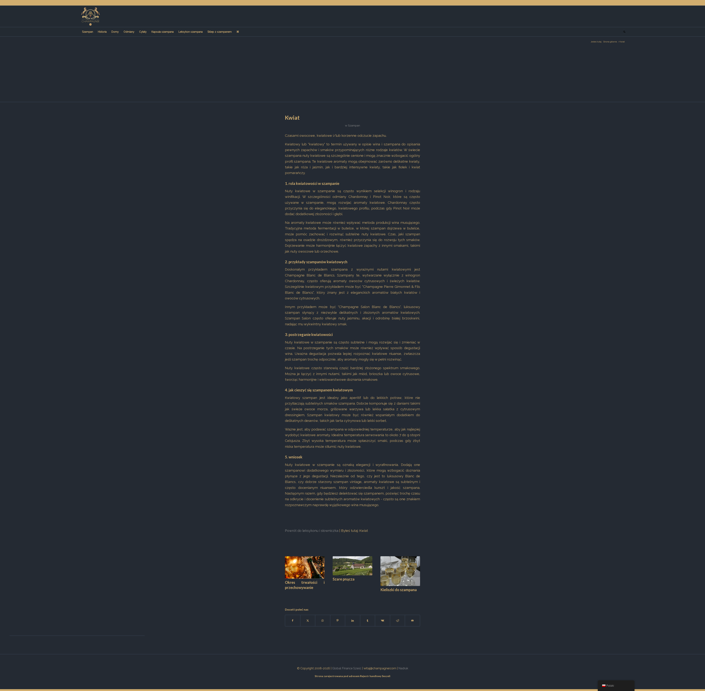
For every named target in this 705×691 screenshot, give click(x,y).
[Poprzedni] (290, 570)
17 (333, 592)
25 (357, 592)
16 (330, 592)
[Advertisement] (352, 74)
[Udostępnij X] (307, 617)
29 (368, 592)
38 (395, 592)
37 (392, 592)
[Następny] (414, 570)
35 (386, 592)
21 (345, 592)
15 (327, 592)
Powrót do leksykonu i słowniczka (311, 531)
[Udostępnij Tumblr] (367, 617)
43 (409, 592)
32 (377, 592)
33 (380, 592)
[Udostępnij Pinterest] (337, 617)
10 (313, 592)
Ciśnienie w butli (346, 582)
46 (418, 592)
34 (383, 592)
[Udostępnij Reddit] (397, 617)
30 (371, 592)
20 (342, 592)
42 (407, 592)
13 (321, 592)
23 (351, 592)
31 (374, 592)
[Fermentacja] (400, 566)
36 (389, 592)
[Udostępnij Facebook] (292, 617)
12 (318, 592)
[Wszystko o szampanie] (90, 16)
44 (412, 592)
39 (398, 592)
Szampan (354, 125)
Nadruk (403, 665)
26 (360, 592)
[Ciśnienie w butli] (352, 567)
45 (415, 592)
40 (401, 592)
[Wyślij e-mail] (412, 617)
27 (362, 592)
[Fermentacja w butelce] (305, 569)
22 (348, 592)
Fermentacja (390, 581)
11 (315, 592)
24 (354, 592)
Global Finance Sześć (346, 665)
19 (339, 592)
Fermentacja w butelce (304, 586)
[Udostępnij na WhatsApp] (322, 617)
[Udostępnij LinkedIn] (352, 617)
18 (336, 592)
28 (365, 592)
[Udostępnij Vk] (382, 617)
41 (404, 592)
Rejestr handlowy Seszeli (375, 672)
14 (324, 592)
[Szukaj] (623, 31)
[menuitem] (87, 31)
